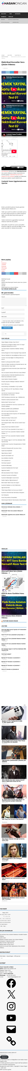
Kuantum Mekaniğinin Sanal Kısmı (10, 477)
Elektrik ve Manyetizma (13, 19)
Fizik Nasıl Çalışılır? (6, 463)
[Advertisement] (14, 8)
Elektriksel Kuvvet (5, 279)
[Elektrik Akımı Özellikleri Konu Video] (14, 591)
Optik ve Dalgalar (5, 22)
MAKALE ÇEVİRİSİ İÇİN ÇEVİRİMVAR (10, 408)
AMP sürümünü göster (5, 1069)
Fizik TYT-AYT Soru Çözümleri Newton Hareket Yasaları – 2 (13, 639)
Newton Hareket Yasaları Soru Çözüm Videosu (11, 939)
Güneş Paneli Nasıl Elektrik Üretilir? (10, 426)
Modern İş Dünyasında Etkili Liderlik (10, 362)
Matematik (17, 13)
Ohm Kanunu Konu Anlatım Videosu (11, 617)
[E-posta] (11, 1034)
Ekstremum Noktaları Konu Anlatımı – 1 (11, 507)
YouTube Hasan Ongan (10, 621)
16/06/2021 (5, 655)
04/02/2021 (5, 671)
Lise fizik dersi (5, 171)
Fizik (10, 13)
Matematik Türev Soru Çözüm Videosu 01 (12, 510)
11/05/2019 (5, 68)
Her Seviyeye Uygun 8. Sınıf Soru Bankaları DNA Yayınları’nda (13, 649)
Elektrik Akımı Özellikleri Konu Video (12, 594)
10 (6, 918)
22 (3, 922)
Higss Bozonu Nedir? (6, 453)
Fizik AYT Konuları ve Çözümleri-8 (10, 669)
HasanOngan (10, 956)
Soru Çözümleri (6, 503)
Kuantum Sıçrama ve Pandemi (9, 475)
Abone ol (4, 1057)
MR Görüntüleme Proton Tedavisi (9, 473)
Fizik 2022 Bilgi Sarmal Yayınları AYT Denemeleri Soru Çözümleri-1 (13, 630)
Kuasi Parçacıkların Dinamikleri (9, 497)
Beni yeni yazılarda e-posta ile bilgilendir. (13, 325)
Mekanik (3, 19)
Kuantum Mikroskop (6, 465)
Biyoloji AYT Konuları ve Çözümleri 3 (10, 657)
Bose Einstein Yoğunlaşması (7, 942)
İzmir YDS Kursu (5, 384)
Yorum (3, 297)
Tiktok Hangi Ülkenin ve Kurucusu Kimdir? (11, 490)
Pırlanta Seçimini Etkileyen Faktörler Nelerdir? (12, 381)
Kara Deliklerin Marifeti (7, 458)
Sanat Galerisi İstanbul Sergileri (9, 379)
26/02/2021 (5, 659)
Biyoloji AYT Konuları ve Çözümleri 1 (10, 665)
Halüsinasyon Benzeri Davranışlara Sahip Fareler (13, 500)
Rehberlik (3, 16)
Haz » (4, 926)
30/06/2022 (5, 632)
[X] (11, 1000)
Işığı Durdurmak (5, 487)
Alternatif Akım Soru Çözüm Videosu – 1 (11, 572)
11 (8, 918)
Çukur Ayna (3, 937)
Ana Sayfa (3, 13)
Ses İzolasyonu (5, 495)
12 (9, 918)
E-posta (3, 312)
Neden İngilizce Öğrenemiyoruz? (9, 480)
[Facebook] (11, 988)
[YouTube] (11, 1023)
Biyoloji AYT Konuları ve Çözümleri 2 (10, 661)
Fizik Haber (3, 956)
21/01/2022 (5, 636)
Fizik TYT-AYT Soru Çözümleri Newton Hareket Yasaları (13, 644)
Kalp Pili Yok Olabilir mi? (7, 455)
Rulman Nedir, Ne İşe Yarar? (8, 420)
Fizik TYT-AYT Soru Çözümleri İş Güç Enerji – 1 (12, 429)
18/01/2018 (5, 508)
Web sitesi (4, 316)
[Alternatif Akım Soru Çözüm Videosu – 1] (14, 569)
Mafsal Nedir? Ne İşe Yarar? (8, 402)
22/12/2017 (5, 512)
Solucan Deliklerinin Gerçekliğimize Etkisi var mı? (13, 355)
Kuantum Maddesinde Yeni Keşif (9, 468)
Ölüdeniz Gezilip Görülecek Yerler (9, 399)
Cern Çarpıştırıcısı (5, 460)
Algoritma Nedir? (5, 470)
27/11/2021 (5, 651)
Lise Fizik (9, 55)
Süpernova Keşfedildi (6, 450)
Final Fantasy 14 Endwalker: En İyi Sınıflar (11, 386)
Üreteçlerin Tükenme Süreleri (7, 941)
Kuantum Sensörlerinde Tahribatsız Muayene (12, 492)
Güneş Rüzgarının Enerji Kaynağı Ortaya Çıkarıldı (13, 352)
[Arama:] (14, 334)
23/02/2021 (5, 667)
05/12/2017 (5, 516)
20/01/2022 (5, 646)
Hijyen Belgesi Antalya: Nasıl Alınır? (10, 342)
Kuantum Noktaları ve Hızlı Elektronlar (11, 485)
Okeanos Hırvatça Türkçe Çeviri (9, 417)
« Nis (1, 926)
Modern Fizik (16, 22)
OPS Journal (17, 956)
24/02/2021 (5, 663)
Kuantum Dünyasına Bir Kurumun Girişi (11, 448)
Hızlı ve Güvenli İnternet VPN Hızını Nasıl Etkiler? (13, 372)
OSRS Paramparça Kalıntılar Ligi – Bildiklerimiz (13, 397)
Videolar (10, 16)
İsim (2, 308)
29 (3, 924)
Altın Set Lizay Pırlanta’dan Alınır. (9, 411)
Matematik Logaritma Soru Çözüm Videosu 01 (13, 514)
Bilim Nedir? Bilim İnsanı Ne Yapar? (10, 482)
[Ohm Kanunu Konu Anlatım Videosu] (14, 614)
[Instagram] (11, 1011)
